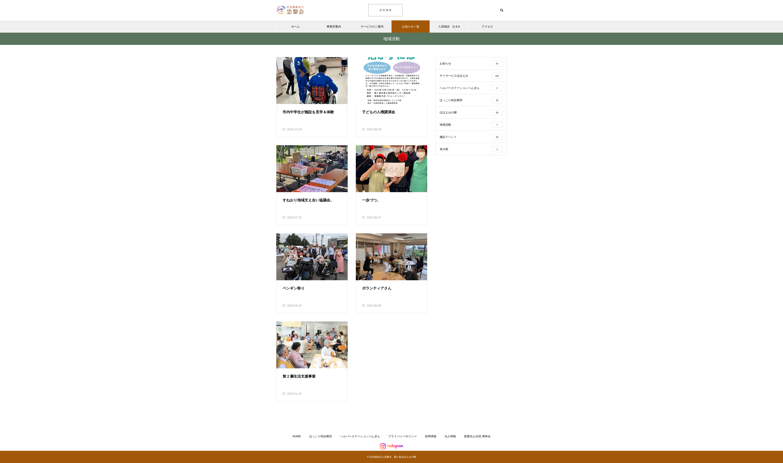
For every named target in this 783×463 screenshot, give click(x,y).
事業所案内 (334, 26)
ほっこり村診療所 (320, 436)
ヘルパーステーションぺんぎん (360, 436)
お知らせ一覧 (410, 26)
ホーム (295, 26)
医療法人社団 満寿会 (477, 436)
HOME (296, 436)
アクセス (487, 26)
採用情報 (430, 436)
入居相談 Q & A (449, 26)
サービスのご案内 (372, 26)
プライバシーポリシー (402, 436)
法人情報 (450, 436)
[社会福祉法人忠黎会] (300, 10)
